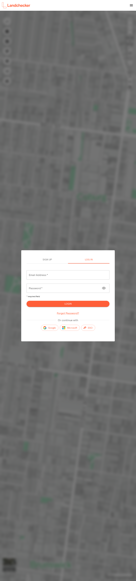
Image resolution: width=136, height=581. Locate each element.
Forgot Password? (68, 313)
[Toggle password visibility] (104, 288)
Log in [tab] (89, 259)
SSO (90, 327)
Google (52, 327)
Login (68, 303)
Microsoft (72, 327)
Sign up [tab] (47, 259)
